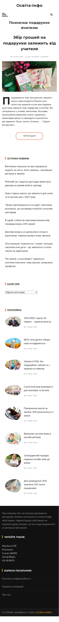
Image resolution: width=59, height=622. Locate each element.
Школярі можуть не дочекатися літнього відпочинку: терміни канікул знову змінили (27, 234)
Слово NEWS (9, 553)
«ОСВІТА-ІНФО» (43, 612)
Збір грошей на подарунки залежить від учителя (29, 43)
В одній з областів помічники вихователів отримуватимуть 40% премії (27, 222)
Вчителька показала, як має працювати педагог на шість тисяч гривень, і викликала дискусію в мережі (28, 170)
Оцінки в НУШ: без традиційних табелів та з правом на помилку (37, 365)
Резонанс (7, 549)
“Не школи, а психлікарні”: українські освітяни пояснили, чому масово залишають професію (29, 262)
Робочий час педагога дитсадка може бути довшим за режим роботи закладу (28, 184)
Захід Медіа (8, 557)
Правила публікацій (12, 586)
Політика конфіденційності (16, 578)
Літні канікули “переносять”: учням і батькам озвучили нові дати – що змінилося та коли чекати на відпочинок (29, 247)
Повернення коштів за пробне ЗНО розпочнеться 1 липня (39, 412)
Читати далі (29, 136)
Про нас (6, 594)
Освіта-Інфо (29, 5)
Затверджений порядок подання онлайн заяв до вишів (37, 459)
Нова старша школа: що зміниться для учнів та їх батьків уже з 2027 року (29, 195)
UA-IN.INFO (8, 560)
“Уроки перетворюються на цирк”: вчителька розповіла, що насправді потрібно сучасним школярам (28, 208)
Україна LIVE (9, 546)
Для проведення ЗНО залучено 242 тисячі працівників (35, 484)
